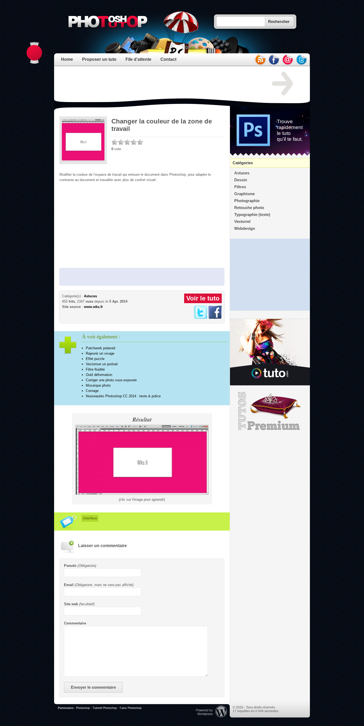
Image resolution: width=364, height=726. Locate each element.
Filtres (240, 187)
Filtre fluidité (95, 369)
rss (260, 60)
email (288, 60)
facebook (274, 60)
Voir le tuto (203, 298)
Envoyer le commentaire (93, 687)
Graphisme (244, 194)
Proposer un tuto (99, 59)
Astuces (90, 296)
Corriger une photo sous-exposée (111, 380)
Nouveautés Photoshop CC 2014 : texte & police (123, 396)
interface (90, 518)
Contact (168, 59)
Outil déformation (99, 375)
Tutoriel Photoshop (104, 707)
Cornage (92, 391)
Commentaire (75, 623)
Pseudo (70, 566)
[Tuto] (270, 352)
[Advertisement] (156, 84)
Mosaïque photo (98, 385)
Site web (71, 604)
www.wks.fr (93, 307)
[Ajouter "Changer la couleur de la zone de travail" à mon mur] (215, 318)
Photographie (247, 201)
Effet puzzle (95, 359)
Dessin (240, 180)
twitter (302, 60)
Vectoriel (242, 221)
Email (69, 585)
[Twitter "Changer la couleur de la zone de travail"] (200, 318)
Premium (270, 411)
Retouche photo (249, 208)
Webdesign (244, 228)
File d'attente (138, 59)
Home (67, 59)
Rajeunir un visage (100, 353)
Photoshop (83, 707)
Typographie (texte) (252, 214)
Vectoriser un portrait (102, 364)
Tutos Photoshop (130, 707)
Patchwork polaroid (100, 348)
